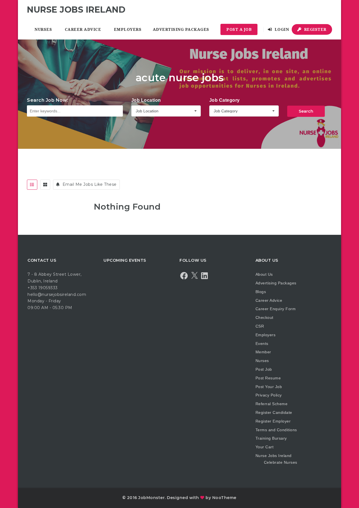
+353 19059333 (42, 287)
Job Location (146, 100)
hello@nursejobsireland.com (56, 294)
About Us (264, 274)
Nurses (43, 29)
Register (314, 29)
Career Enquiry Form (276, 309)
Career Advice (83, 29)
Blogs (261, 291)
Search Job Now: (47, 100)
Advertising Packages (181, 29)
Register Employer (273, 421)
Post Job (264, 369)
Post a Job (239, 29)
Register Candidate (274, 412)
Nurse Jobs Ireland (274, 455)
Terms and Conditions (276, 430)
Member (263, 352)
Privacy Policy (269, 395)
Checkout (264, 317)
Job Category (224, 100)
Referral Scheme (272, 404)
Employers (128, 29)
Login (281, 29)
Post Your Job (269, 386)
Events (262, 343)
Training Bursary (271, 438)
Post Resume (268, 378)
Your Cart (265, 447)
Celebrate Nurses (280, 462)
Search (306, 111)
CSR (260, 326)
